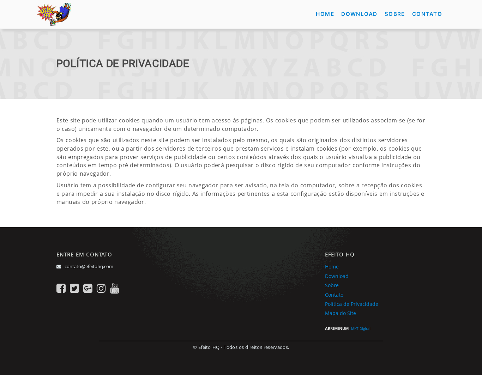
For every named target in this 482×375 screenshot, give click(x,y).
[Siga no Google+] (87, 288)
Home (332, 266)
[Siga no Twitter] (74, 288)
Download (337, 276)
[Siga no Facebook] (61, 288)
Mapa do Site (340, 313)
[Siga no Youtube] (114, 288)
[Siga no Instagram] (101, 288)
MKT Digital (360, 328)
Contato (334, 294)
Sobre (332, 285)
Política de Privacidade (351, 304)
